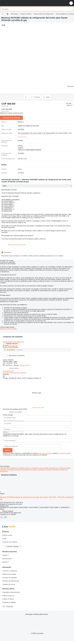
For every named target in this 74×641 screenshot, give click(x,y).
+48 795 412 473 (24, 365)
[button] (71, 3)
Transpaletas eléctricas (14, 469)
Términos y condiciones (9, 571)
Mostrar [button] (16, 365)
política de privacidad (44, 453)
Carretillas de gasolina (45, 469)
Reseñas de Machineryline (10, 581)
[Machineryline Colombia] (13, 3)
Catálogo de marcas (8, 584)
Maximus (21, 122)
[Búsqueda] (71, 9)
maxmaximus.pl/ (8, 371)
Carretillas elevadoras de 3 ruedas (53, 468)
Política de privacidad (9, 574)
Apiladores (14, 468)
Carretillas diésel (5, 468)
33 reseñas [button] (19, 349)
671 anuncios (13, 345)
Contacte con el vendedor (11, 117)
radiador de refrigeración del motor (28, 126)
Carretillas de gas (36, 468)
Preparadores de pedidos (29, 469)
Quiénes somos (7, 535)
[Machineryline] (7, 14)
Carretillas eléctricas (24, 468)
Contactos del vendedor (9, 542)
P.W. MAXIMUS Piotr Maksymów (13, 342)
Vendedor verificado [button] (11, 343)
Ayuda (4, 538)
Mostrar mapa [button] (36, 393)
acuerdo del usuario (64, 453)
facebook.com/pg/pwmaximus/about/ (14, 372)
